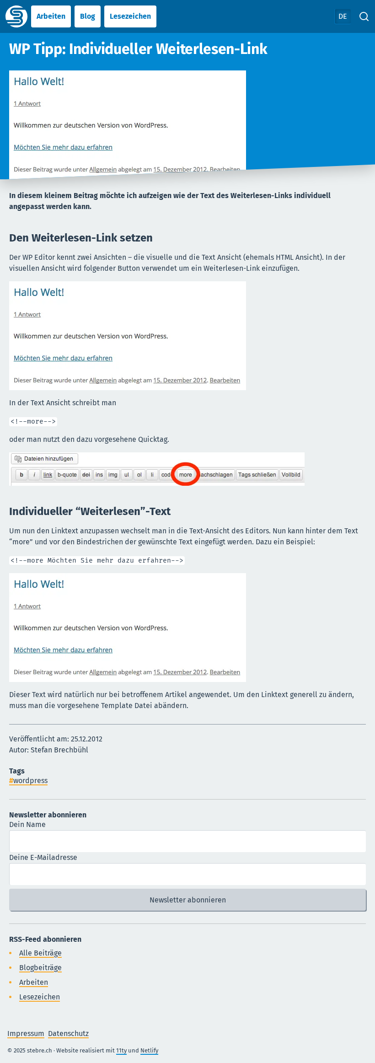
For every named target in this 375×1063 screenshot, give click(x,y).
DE (342, 16)
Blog (87, 16)
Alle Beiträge (40, 953)
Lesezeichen (130, 16)
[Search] (364, 16)
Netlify (149, 1050)
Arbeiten (51, 16)
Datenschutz (68, 1033)
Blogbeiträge (40, 967)
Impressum (25, 1033)
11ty (121, 1050)
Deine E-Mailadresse (43, 857)
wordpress (30, 780)
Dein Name (27, 824)
